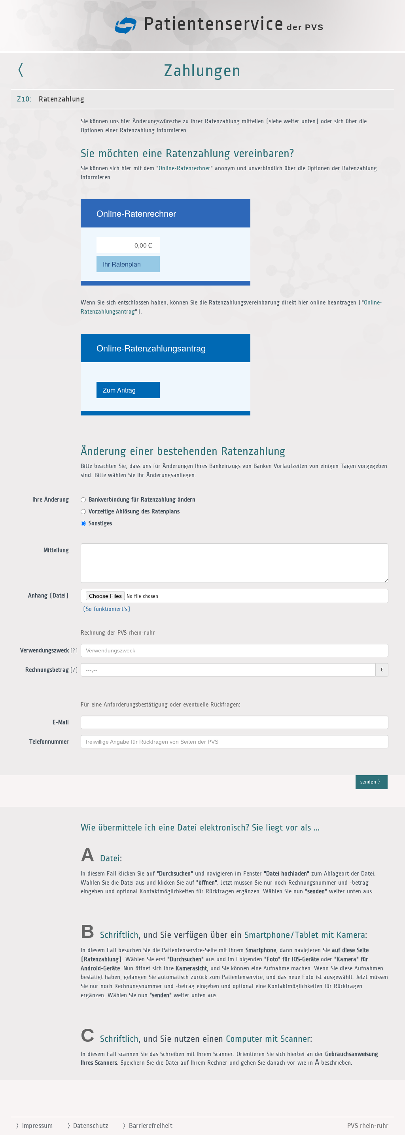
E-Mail (61, 722)
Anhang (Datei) (48, 595)
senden (369, 782)
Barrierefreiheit (147, 1126)
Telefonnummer (49, 742)
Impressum (34, 1126)
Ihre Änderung (50, 499)
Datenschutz (87, 1126)
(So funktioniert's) (106, 609)
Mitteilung (56, 550)
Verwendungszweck (47, 650)
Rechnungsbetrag (50, 670)
